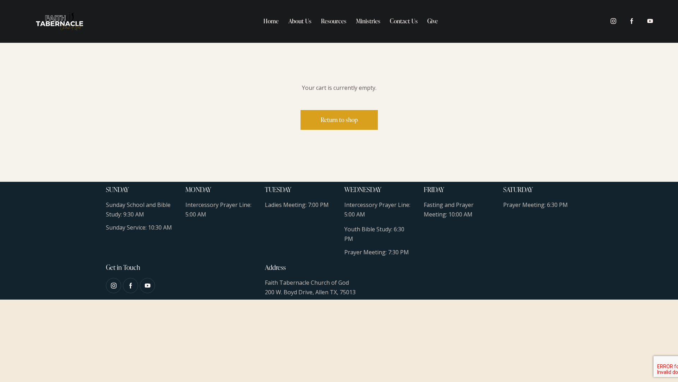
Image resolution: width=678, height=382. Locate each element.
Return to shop (339, 120)
